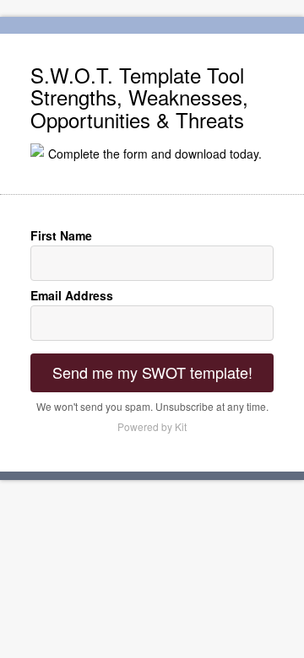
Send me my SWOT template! (152, 372)
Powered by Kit (152, 426)
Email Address (71, 295)
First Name (61, 235)
